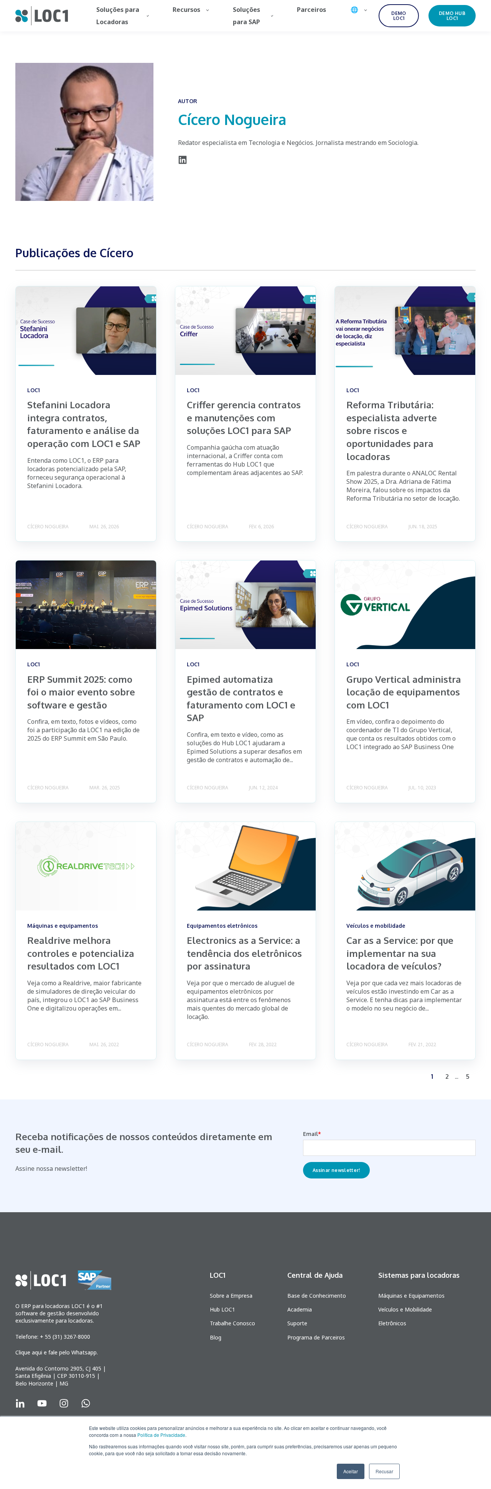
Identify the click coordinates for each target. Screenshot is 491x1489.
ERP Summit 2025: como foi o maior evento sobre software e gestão (81, 692)
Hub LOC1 (222, 1309)
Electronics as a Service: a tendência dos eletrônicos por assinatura (244, 953)
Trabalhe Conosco (232, 1323)
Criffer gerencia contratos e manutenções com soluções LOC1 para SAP (244, 417)
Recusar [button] (384, 1471)
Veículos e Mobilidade (405, 1309)
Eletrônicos (392, 1323)
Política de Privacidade (161, 1434)
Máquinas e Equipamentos (411, 1295)
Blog (215, 1337)
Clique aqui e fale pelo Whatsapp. (56, 1352)
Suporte (297, 1323)
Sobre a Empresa (231, 1295)
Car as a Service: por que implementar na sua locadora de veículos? (399, 953)
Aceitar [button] (350, 1471)
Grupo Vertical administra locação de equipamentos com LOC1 (403, 692)
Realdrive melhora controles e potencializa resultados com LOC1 (80, 953)
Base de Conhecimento (316, 1295)
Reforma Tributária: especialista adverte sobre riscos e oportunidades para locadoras (391, 430)
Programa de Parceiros (316, 1337)
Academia (299, 1309)
